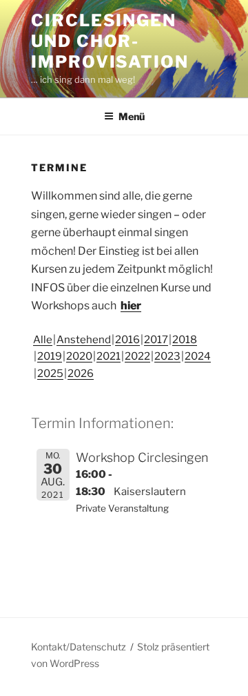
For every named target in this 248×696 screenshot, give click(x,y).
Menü (131, 116)
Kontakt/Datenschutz (78, 646)
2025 (50, 373)
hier (131, 305)
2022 (137, 356)
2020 (79, 356)
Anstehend (83, 340)
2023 (167, 356)
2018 (184, 340)
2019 (49, 356)
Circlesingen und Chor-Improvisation (110, 41)
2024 (198, 356)
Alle (42, 340)
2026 (81, 373)
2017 (156, 340)
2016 (127, 340)
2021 (108, 356)
